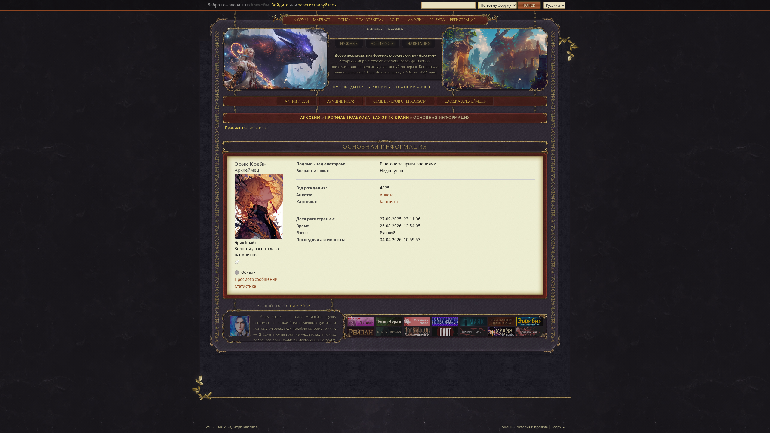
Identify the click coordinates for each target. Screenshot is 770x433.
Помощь (506, 427)
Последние (395, 28)
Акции (379, 86)
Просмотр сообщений (256, 279)
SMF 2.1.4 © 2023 (218, 427)
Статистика (245, 286)
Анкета (386, 195)
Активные (375, 28)
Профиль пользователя (246, 127)
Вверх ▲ (558, 427)
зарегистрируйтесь (317, 5)
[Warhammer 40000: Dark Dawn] (417, 332)
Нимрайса (300, 305)
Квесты (429, 86)
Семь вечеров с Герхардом (400, 101)
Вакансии (404, 86)
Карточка (389, 201)
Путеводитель (350, 86)
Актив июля (297, 101)
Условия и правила (532, 427)
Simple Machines (245, 427)
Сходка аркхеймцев (465, 101)
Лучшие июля (341, 101)
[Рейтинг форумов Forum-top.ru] (389, 322)
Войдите (279, 5)
